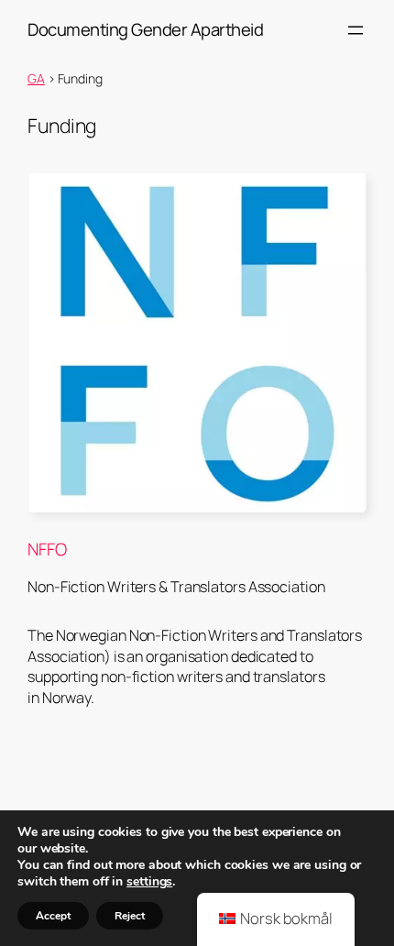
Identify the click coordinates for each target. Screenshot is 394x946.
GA (36, 78)
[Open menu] (356, 30)
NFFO (47, 549)
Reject (130, 915)
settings (149, 882)
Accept (53, 915)
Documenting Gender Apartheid (145, 29)
